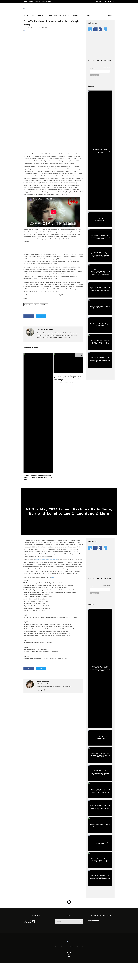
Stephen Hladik (58, 382)
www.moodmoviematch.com (62, 337)
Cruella (36, 304)
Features (57, 15)
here (52, 577)
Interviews (67, 15)
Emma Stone (44, 304)
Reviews (49, 15)
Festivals (86, 15)
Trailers (40, 15)
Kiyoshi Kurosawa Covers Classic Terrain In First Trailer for (100, 342)
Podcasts (76, 15)
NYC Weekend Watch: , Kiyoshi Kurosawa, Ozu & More (100, 237)
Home (26, 15)
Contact (31, 1)
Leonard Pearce (28, 481)
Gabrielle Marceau (30, 28)
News (33, 15)
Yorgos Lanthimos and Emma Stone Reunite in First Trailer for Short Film (38, 477)
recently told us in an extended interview (46, 559)
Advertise (38, 1)
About (25, 1)
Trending (110, 15)
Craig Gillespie (28, 304)
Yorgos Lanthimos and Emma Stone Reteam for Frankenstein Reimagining (68, 378)
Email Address (94, 69)
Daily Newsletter (46, 1)
